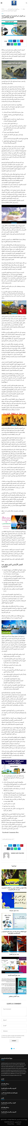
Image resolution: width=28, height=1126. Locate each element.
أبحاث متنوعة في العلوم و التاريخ (8, 839)
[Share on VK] (11, 44)
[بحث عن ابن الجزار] (14, 944)
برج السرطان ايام (5, 1083)
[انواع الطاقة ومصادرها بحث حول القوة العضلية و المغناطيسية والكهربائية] (14, 921)
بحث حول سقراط (14, 910)
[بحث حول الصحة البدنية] (14, 965)
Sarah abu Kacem (17, 853)
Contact (19, 1124)
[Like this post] (11, 41)
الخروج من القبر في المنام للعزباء (8, 1088)
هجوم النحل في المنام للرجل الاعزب (9, 1092)
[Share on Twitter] (18, 41)
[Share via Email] (19, 44)
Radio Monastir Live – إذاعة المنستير (13, 1122)
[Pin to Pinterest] (21, 41)
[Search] (26, 3)
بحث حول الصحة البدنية (14, 975)
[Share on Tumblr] (8, 44)
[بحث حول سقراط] (14, 900)
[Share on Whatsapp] (15, 44)
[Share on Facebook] (14, 41)
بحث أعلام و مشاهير (14, 996)
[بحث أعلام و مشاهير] (14, 986)
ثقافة (24, 9)
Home (3, 9)
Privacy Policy (10, 1124)
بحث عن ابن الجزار (14, 954)
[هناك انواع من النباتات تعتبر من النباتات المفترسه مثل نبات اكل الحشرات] (14, 877)
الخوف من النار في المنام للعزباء (8, 1103)
